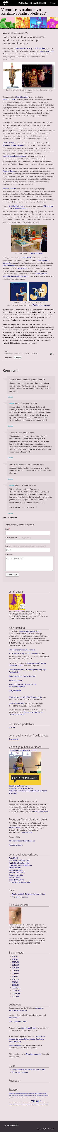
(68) (15, 965)
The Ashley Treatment (20, 897)
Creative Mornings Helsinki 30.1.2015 (22, 750)
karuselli (11, 1104)
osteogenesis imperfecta (28, 1104)
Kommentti (9, 554)
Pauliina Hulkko (9, 171)
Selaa (33, 3)
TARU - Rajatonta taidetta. (18, 1022)
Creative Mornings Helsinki (21, 1093)
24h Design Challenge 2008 (19, 861)
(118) (16, 988)
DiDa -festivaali (30, 1093)
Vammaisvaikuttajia (16, 870)
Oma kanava (13, 739)
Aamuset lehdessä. (16, 845)
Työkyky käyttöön (15, 691)
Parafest (34, 1095)
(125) (16, 991)
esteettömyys (45, 1102)
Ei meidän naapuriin (33, 1054)
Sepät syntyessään (16, 875)
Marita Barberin (9, 266)
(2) (15, 956)
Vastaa (10, 397)
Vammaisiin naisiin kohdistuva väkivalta (33, 1098)
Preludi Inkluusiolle (41, 1095)
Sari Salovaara (8, 143)
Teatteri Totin (22, 268)
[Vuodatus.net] (11, 1125)
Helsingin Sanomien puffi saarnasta (22, 650)
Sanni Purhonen (14, 1098)
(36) (15, 962)
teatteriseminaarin (47, 51)
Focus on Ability (14, 828)
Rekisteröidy (42, 3)
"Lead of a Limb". (27, 832)
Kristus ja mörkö (15, 877)
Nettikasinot (23, 3)
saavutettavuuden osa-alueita (14, 156)
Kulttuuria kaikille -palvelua (13, 145)
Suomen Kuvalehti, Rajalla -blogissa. (22, 676)
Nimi (7, 529)
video (47, 1104)
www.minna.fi (13, 1017)
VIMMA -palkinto (15, 868)
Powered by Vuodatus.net (45, 1129)
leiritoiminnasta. (36, 253)
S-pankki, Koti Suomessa (18, 786)
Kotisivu (25, 546)
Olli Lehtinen (48, 206)
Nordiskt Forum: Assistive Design (21, 788)
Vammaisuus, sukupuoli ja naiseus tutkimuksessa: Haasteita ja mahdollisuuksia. (27, 1039)
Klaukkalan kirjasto (28, 1095)
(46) (15, 985)
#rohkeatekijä (12, 1093)
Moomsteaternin (9, 100)
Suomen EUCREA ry (24, 48)
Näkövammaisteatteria (18, 209)
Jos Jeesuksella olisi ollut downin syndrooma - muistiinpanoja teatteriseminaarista (24, 40)
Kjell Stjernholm (22, 97)
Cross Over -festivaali (16, 703)
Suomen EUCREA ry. (29, 1028)
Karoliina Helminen (16, 206)
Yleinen (18, 357)
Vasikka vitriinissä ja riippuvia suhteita (21, 1102)
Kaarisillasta (26, 258)
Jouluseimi (20, 1095)
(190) (16, 994)
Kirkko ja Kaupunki (16, 680)
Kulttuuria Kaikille (15, 1045)
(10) (15, 979)
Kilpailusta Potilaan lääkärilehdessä (22, 841)
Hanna (36, 1093)
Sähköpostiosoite (18, 537)
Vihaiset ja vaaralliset (16, 873)
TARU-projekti (39, 48)
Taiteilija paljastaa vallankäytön (20, 865)
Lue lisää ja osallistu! (40, 812)
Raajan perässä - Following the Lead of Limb (28, 894)
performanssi (36, 1104)
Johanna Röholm (9, 189)
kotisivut (12, 728)
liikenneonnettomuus (17, 1104)
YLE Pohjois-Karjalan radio (19, 863)
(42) (15, 974)
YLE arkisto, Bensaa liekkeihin (20, 882)
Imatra (10, 1095)
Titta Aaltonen (21, 1098)
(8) (15, 959)
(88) (15, 968)
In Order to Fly (15, 1095)
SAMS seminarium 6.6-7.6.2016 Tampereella (25, 697)
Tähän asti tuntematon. (42, 305)
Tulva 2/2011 (13, 858)
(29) (15, 971)
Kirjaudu (52, 3)
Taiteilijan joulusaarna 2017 (29, 631)
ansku (11, 403)
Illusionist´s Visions (42, 1093)
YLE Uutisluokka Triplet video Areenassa (24, 654)
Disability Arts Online (16, 880)
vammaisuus (42, 1104)
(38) (15, 996)
